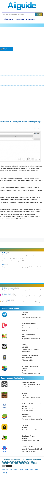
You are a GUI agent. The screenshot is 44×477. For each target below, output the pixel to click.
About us (5, 469)
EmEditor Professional (10, 288)
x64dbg (12, 259)
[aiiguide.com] (22, 1)
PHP (5, 265)
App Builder (8, 300)
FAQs (10, 469)
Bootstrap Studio (8, 294)
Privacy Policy (18, 469)
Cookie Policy (28, 469)
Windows (10, 19)
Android (31, 19)
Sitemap (4, 472)
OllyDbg (6, 253)
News (21, 19)
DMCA (36, 469)
